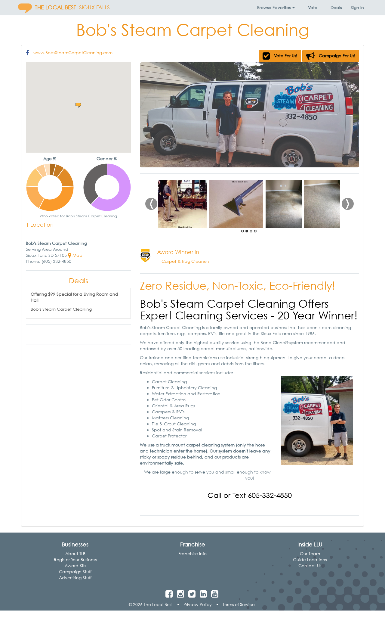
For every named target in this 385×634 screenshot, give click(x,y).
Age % (49, 158)
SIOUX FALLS (94, 7)
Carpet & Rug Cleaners (185, 261)
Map (76, 255)
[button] (276, 7)
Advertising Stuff (75, 577)
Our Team (310, 553)
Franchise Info (192, 553)
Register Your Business (75, 559)
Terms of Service (239, 604)
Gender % (107, 158)
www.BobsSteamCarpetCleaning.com (72, 52)
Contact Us (309, 565)
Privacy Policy (197, 604)
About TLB (75, 553)
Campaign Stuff (75, 571)
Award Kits (75, 565)
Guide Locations (310, 559)
